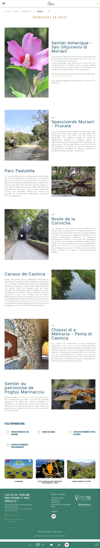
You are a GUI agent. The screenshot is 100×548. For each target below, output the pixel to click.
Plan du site (57, 532)
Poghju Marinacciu (28, 397)
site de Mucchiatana (40, 301)
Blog (53, 507)
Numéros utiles (57, 498)
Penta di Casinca (68, 346)
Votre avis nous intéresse (61, 504)
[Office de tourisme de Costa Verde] (51, 3)
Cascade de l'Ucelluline (70, 246)
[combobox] (67, 545)
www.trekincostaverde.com (62, 76)
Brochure (55, 502)
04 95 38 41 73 (12, 515)
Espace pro (55, 500)
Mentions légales (44, 532)
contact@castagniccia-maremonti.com (15, 520)
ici (59, 83)
